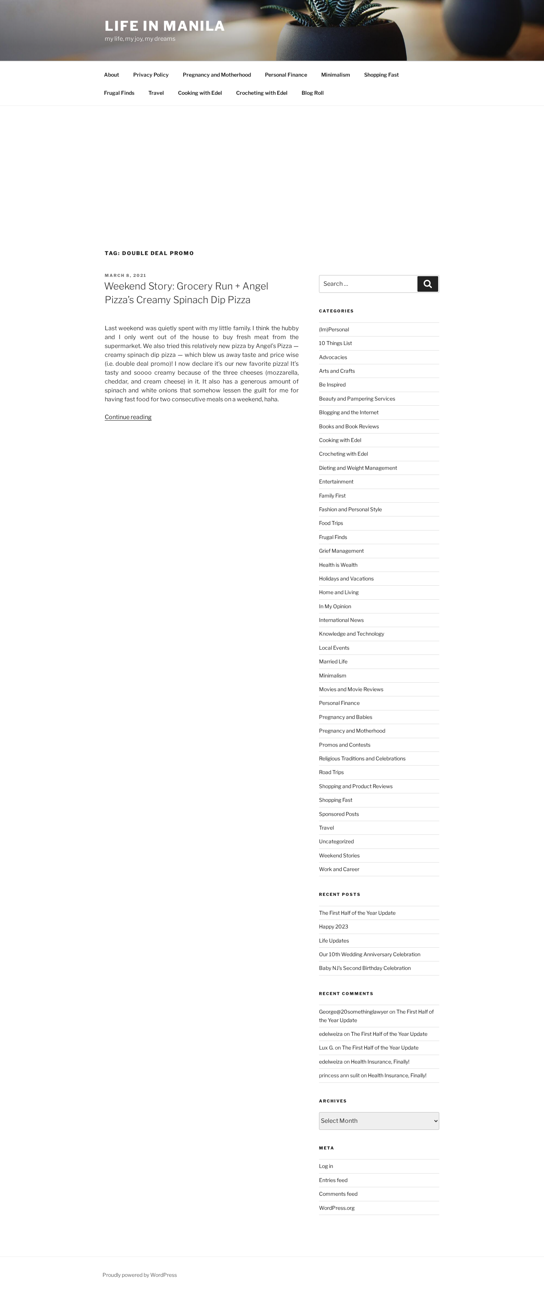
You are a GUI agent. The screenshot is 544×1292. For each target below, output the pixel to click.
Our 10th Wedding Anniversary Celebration (369, 954)
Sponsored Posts (339, 814)
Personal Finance (286, 74)
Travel (156, 93)
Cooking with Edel (200, 93)
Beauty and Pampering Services (357, 398)
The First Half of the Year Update (357, 913)
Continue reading (128, 417)
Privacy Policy (151, 74)
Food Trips (331, 523)
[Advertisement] (272, 161)
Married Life (333, 661)
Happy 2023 (333, 926)
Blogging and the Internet (349, 412)
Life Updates (334, 940)
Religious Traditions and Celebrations (362, 758)
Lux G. (326, 1047)
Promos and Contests (344, 745)
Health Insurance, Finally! (380, 1061)
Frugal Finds (119, 93)
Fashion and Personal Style (350, 509)
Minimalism (335, 74)
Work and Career (339, 869)
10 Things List (335, 343)
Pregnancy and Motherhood (217, 74)
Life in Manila (165, 26)
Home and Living (339, 592)
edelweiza (331, 1034)
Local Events (334, 648)
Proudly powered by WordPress (140, 1275)
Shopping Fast (381, 74)
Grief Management (341, 551)
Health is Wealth (338, 565)
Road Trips (331, 772)
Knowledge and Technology (351, 633)
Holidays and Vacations (346, 578)
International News (341, 620)
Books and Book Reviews (349, 426)
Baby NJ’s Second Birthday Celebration (365, 968)
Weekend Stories (339, 855)
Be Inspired (332, 384)
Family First (332, 495)
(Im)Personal (334, 329)
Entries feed (333, 1180)
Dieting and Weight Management (358, 468)
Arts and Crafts (337, 371)
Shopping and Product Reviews (356, 786)
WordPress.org (337, 1208)
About (111, 74)
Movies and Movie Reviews (351, 689)
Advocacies (333, 357)
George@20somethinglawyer (353, 1011)
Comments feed (338, 1194)
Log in (326, 1166)
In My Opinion (335, 606)
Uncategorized (336, 841)
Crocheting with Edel (262, 93)
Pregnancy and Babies (345, 717)
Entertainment (336, 481)
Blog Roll (313, 93)
